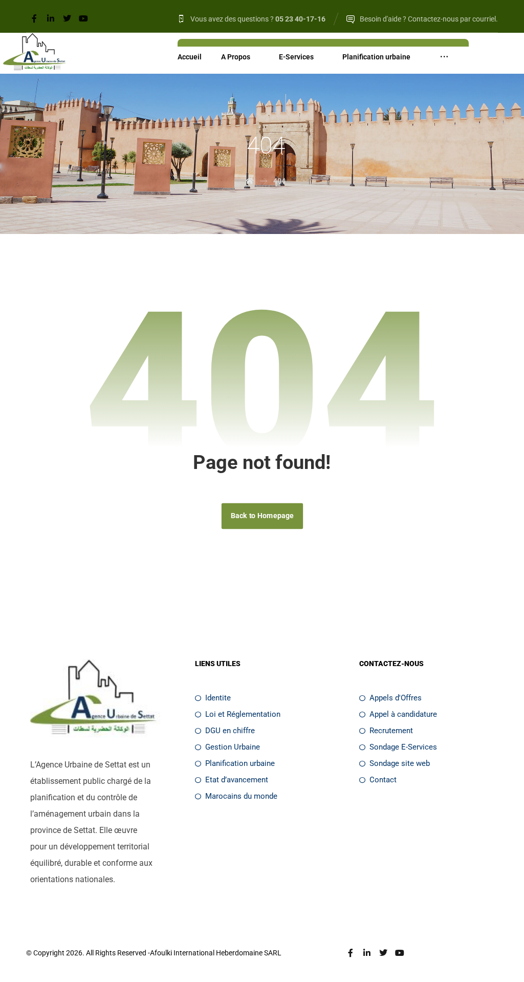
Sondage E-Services (403, 747)
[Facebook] (34, 18)
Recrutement (391, 730)
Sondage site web (399, 763)
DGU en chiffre (230, 730)
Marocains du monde (241, 796)
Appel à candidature (403, 714)
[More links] (444, 57)
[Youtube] (83, 18)
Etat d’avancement (236, 779)
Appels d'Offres (395, 697)
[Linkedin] (50, 18)
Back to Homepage (261, 515)
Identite (218, 697)
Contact (383, 779)
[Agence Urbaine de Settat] (35, 53)
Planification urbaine (240, 763)
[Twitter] (67, 18)
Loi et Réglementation (242, 714)
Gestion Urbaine (232, 747)
